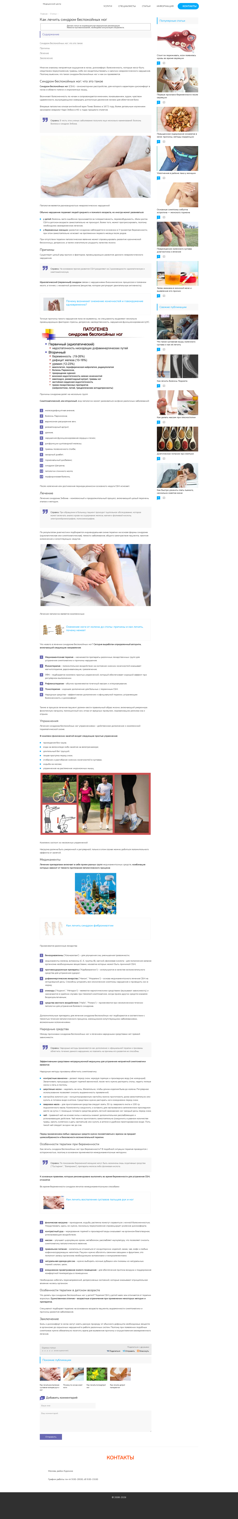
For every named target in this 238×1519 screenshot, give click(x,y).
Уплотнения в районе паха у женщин (176, 173)
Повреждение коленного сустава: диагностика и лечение (174, 250)
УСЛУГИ (107, 6)
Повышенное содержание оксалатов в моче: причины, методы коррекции (177, 135)
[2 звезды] (45, 1351)
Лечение (44, 53)
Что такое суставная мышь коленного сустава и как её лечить (176, 343)
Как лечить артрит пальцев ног (117, 1386)
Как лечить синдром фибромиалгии (89, 925)
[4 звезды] (50, 1351)
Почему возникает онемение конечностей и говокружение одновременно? (104, 302)
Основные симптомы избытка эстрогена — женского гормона (173, 211)
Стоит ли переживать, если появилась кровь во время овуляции (176, 57)
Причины (45, 48)
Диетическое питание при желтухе (175, 453)
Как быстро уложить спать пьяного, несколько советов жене (175, 492)
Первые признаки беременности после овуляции (177, 96)
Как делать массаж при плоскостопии (176, 417)
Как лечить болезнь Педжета (172, 381)
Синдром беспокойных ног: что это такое (61, 43)
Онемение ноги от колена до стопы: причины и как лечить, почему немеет (104, 628)
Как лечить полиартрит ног (96, 1386)
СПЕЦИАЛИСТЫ (127, 6)
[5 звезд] (52, 1351)
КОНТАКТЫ (189, 6)
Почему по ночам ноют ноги (72, 1386)
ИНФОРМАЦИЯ (165, 6)
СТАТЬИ (145, 6)
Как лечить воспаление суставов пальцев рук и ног (100, 1199)
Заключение (46, 58)
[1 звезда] (43, 1351)
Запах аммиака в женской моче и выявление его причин (174, 290)
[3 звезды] (48, 1351)
